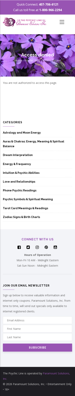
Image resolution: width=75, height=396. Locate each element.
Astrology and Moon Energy (22, 132)
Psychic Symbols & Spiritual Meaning (28, 199)
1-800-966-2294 (50, 10)
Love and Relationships (19, 181)
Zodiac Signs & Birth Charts (21, 217)
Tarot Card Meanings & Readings (25, 208)
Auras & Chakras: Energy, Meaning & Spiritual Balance (33, 144)
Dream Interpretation (18, 155)
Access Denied (51, 60)
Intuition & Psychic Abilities (21, 172)
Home (18, 60)
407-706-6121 (48, 4)
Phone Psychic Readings (19, 190)
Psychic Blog (32, 60)
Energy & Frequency (17, 164)
